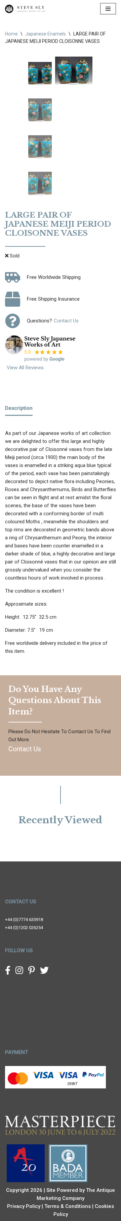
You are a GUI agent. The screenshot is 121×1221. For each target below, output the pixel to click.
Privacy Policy (23, 1206)
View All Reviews (25, 368)
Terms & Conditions (67, 1206)
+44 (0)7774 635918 (24, 919)
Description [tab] (19, 408)
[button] (65, 73)
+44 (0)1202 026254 (24, 927)
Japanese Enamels (45, 33)
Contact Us (66, 321)
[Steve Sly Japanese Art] (25, 9)
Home (11, 33)
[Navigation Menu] (108, 8)
